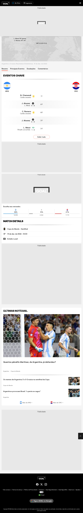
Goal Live (71, 489)
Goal (13, 509)
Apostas (78, 489)
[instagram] (45, 485)
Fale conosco (6, 489)
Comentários (43, 69)
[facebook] (37, 485)
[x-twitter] (41, 485)
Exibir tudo (41, 137)
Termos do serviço (17, 489)
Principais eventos (17, 69)
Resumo (5, 69)
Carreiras (41, 489)
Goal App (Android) (51, 489)
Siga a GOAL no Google (43, 501)
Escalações (31, 69)
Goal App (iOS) (63, 489)
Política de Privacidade (30, 489)
